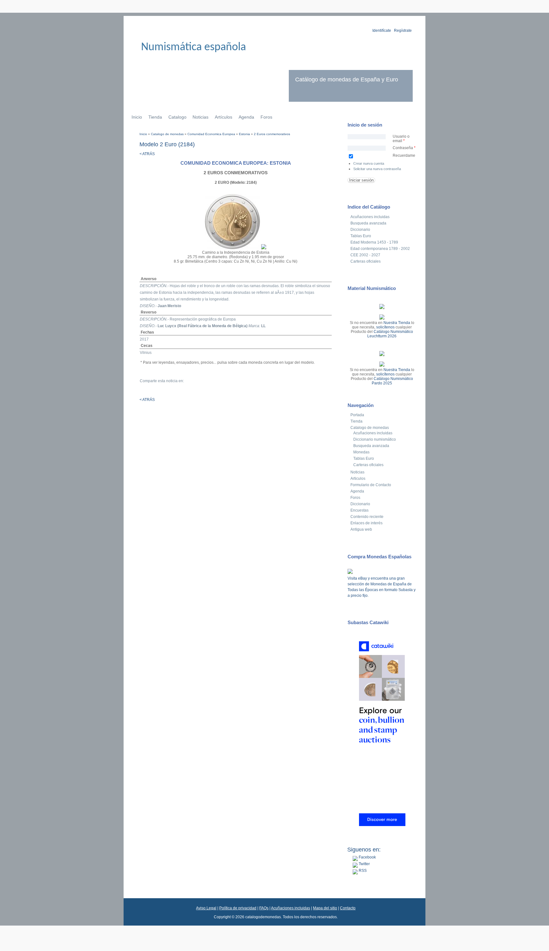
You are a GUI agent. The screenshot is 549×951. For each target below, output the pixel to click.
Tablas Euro (360, 236)
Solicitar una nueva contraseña (377, 169)
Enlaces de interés (366, 523)
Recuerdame (404, 155)
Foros (266, 117)
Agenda (246, 117)
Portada (357, 415)
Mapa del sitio (325, 908)
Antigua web (361, 529)
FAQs (263, 908)
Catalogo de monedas (167, 134)
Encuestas (359, 510)
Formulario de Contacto (370, 485)
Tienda (155, 117)
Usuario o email (401, 138)
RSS (362, 870)
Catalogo (177, 117)
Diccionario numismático (374, 439)
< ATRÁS (147, 154)
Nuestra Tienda (396, 322)
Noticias (200, 117)
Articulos (357, 478)
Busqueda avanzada (368, 223)
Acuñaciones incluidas (370, 217)
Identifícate (381, 30)
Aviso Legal (206, 908)
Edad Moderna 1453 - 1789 (374, 242)
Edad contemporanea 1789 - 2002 (380, 248)
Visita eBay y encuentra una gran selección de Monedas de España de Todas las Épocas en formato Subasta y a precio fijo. (382, 587)
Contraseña (404, 148)
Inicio (137, 117)
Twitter (364, 864)
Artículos (223, 117)
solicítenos (385, 327)
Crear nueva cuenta (368, 163)
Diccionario (360, 229)
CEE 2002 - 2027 (365, 255)
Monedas (361, 452)
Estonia (244, 134)
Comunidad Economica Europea (211, 134)
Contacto (348, 908)
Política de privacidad (237, 908)
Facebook (367, 857)
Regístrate (403, 30)
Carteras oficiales (365, 261)
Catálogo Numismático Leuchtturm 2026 (390, 333)
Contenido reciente (366, 516)
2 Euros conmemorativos (272, 134)
